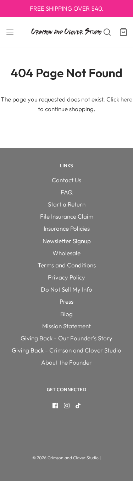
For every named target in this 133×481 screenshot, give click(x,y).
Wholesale (66, 253)
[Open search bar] (103, 32)
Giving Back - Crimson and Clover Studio (66, 350)
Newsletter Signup (67, 241)
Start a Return (66, 204)
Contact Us (66, 180)
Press (66, 301)
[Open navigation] (10, 32)
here (126, 99)
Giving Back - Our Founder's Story (66, 338)
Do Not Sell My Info (66, 289)
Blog (66, 314)
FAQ (67, 192)
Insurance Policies (67, 228)
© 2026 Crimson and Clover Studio (66, 457)
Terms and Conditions (67, 265)
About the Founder (66, 362)
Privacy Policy (66, 277)
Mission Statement (66, 326)
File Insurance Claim (66, 216)
